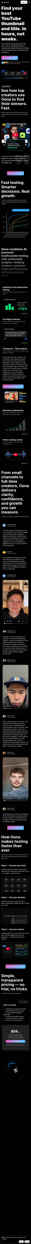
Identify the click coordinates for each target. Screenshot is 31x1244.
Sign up (24, 2)
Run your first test (15, 173)
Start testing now (8, 58)
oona (6, 2)
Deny (21, 1241)
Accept (27, 1241)
